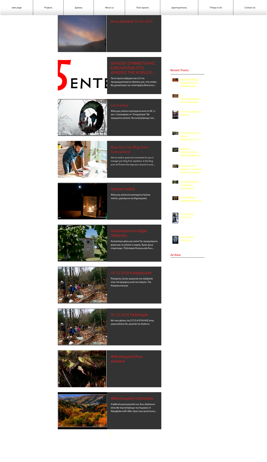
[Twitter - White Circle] (206, 456)
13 (122, 434)
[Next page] (129, 434)
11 (109, 434)
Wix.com (62, 460)
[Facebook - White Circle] (202, 456)
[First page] (83, 434)
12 (116, 434)
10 (103, 434)
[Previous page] (90, 434)
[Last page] (135, 434)
